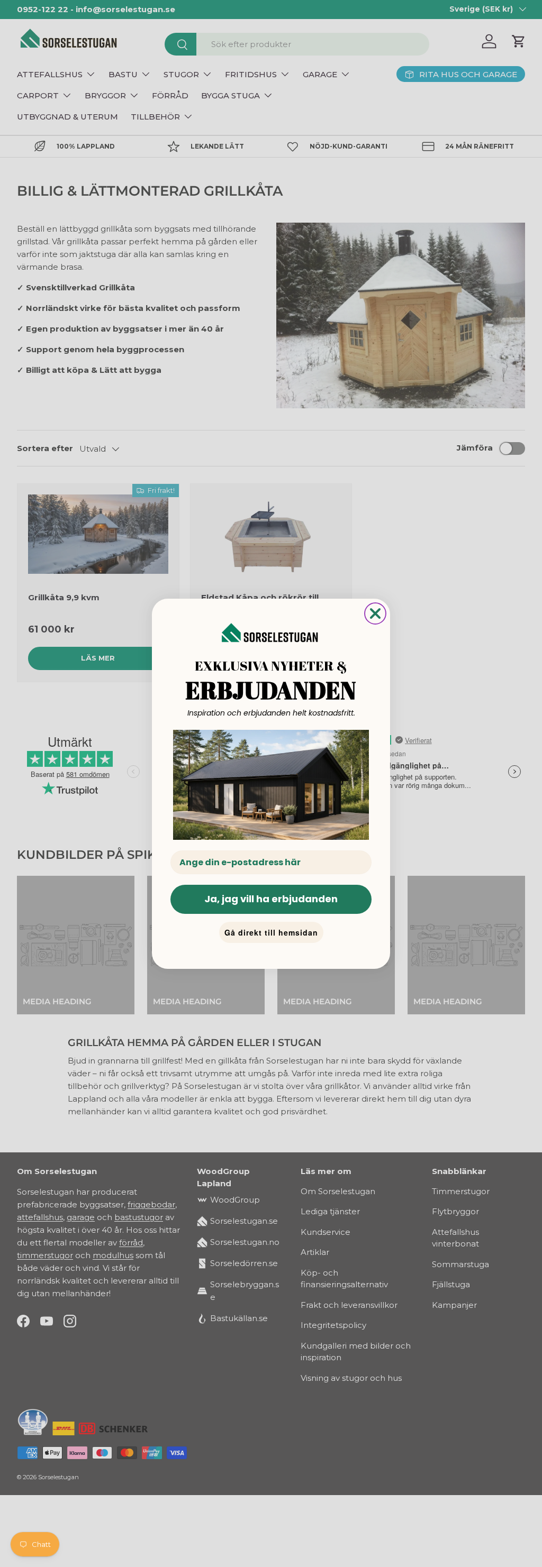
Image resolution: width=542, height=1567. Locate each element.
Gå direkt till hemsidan (271, 932)
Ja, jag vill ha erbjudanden (271, 898)
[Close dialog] (375, 613)
